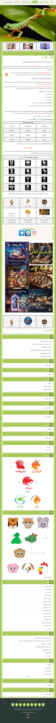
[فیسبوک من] (35, 704)
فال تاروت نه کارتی (47, 613)
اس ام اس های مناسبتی (26, 2)
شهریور (37, 119)
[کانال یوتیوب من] (16, 704)
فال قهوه (49, 383)
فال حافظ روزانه (12, 216)
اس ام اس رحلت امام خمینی (46, 356)
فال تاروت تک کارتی (47, 598)
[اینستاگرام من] (31, 704)
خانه (52, 2)
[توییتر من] (24, 704)
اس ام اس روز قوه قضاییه (46, 347)
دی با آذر (11, 135)
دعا (50, 420)
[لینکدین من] (12, 704)
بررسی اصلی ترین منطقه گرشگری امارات (43, 647)
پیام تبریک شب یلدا (47, 674)
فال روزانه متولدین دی (42, 53)
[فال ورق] (17, 301)
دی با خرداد (11, 126)
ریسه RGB (49, 447)
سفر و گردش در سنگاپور (46, 644)
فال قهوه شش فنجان (47, 389)
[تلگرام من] (39, 704)
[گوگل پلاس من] (20, 704)
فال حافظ (47, 2)
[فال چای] (41, 301)
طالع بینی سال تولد (47, 577)
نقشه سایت (23, 712)
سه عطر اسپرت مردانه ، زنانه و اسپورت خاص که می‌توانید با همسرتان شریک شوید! (35, 641)
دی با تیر (44, 130)
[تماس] (28, 704)
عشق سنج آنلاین (48, 438)
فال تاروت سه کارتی (47, 601)
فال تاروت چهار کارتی (47, 604)
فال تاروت (41, 2)
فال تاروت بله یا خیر (47, 626)
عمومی (44, 330)
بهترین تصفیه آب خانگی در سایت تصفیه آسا (42, 638)
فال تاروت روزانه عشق (46, 623)
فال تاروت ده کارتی (47, 616)
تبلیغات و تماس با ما (8, 2)
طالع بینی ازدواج (48, 408)
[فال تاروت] (41, 254)
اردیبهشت (31, 119)
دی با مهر (44, 135)
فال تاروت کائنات (28, 222)
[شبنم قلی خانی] (11, 47)
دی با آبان (28, 135)
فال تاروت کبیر (48, 589)
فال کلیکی (49, 429)
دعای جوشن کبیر (47, 417)
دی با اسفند (11, 139)
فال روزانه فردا (48, 694)
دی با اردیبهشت (28, 126)
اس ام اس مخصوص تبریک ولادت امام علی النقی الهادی (41, 350)
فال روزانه (35, 2)
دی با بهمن (28, 139)
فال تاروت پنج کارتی (47, 607)
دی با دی (44, 139)
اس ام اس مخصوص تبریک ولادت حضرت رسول (42, 344)
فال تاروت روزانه (44, 222)
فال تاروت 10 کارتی (11, 222)
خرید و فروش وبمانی (47, 650)
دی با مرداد (28, 130)
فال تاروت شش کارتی (47, 610)
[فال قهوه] (41, 277)
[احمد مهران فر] (45, 47)
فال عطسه (49, 685)
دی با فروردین (44, 126)
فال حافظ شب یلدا (47, 671)
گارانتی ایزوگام (48, 653)
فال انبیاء (49, 374)
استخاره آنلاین (17, 2)
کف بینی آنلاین (48, 399)
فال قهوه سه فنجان (47, 386)
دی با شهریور (11, 130)
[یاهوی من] (43, 704)
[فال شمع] (17, 277)
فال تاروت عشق (48, 620)
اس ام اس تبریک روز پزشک (46, 341)
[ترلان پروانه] (28, 47)
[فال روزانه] (17, 254)
